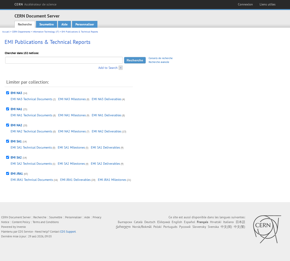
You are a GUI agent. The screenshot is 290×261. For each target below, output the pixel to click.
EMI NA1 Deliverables (106, 115)
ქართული (123, 227)
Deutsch (149, 222)
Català (138, 222)
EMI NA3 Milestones (72, 99)
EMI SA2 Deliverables (105, 164)
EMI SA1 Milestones (71, 147)
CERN (35, 4)
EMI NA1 (16, 109)
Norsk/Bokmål (142, 227)
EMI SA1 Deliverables (105, 147)
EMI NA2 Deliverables (106, 131)
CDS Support (68, 232)
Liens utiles (268, 4)
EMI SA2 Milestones (71, 164)
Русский (185, 227)
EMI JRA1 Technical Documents (32, 180)
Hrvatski (215, 222)
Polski (157, 227)
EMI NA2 (16, 125)
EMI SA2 (16, 157)
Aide (64, 24)
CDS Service (25, 232)
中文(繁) (239, 227)
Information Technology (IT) (46, 31)
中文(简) (226, 227)
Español (189, 222)
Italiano (228, 222)
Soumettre (46, 24)
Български (125, 222)
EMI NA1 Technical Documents (31, 115)
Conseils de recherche (161, 58)
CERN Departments (21, 31)
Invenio (21, 227)
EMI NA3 (16, 93)
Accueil (6, 31)
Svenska (213, 227)
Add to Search (108, 68)
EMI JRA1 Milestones (112, 180)
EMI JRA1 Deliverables (75, 180)
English (177, 222)
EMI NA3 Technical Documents (31, 99)
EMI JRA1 (17, 174)
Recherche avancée (159, 62)
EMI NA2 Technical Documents (31, 131)
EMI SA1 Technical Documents (31, 147)
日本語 (240, 222)
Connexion (245, 4)
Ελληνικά (163, 222)
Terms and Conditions (46, 222)
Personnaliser (84, 24)
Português (170, 227)
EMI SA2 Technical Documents (31, 164)
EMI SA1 (16, 141)
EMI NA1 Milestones (72, 115)
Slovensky (199, 227)
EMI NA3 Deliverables (106, 99)
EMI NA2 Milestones (72, 131)
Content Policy (21, 222)
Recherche (25, 24)
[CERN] (267, 229)
